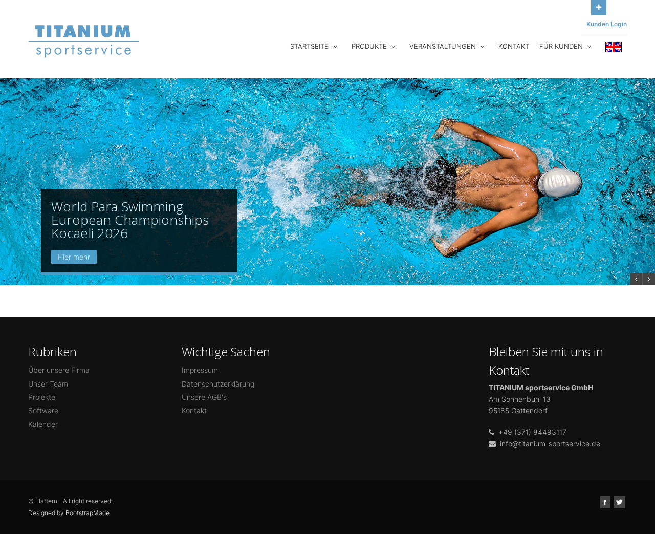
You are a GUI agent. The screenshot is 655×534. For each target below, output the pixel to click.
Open (598, 7)
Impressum (200, 370)
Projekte (41, 397)
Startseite (310, 46)
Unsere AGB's (204, 397)
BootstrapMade (88, 513)
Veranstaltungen (443, 46)
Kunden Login (606, 24)
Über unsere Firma (59, 370)
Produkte (370, 46)
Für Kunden (562, 46)
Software (43, 410)
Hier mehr (74, 256)
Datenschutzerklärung (218, 383)
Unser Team (48, 383)
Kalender (43, 424)
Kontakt (513, 46)
